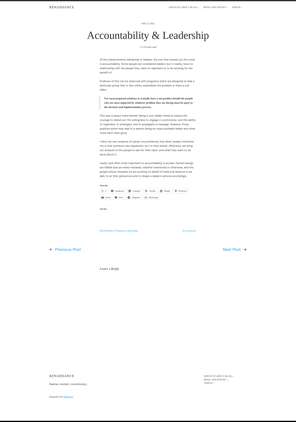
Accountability (189, 230)
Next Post (232, 249)
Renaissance (61, 7)
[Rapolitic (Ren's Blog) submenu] (198, 7)
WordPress (68, 396)
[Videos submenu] (241, 7)
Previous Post (68, 249)
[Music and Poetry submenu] (227, 7)
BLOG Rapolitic (107, 230)
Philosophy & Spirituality (126, 230)
